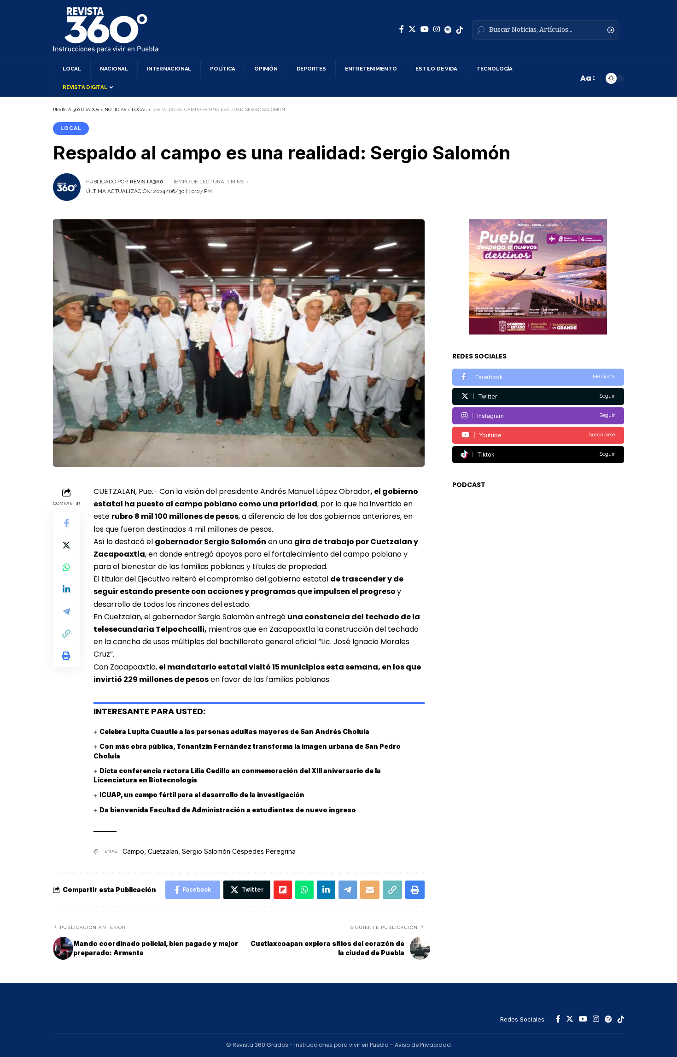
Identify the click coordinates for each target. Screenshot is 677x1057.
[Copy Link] (66, 633)
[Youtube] (538, 435)
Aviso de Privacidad (423, 1045)
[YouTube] (424, 29)
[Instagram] (436, 29)
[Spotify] (448, 30)
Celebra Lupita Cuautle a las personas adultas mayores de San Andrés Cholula (234, 731)
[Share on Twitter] (66, 545)
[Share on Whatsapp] (66, 567)
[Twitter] (412, 29)
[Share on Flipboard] (283, 890)
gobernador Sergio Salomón (210, 541)
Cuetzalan (163, 851)
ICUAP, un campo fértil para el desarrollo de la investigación (201, 795)
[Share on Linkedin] (66, 589)
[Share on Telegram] (66, 611)
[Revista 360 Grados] (105, 30)
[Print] (66, 656)
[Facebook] (401, 29)
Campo (133, 851)
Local (71, 128)
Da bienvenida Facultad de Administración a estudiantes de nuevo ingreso (227, 810)
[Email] (369, 890)
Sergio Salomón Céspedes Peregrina (239, 851)
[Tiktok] (538, 454)
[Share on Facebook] (66, 523)
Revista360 (146, 181)
